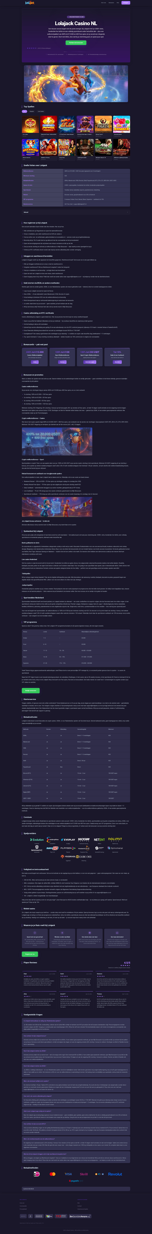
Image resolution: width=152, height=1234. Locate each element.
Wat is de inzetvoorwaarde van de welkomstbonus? (39, 1139)
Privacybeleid (23, 1209)
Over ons (103, 2)
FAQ (118, 2)
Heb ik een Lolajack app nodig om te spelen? (37, 1111)
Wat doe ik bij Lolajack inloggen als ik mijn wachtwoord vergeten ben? (45, 1154)
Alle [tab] (24, 111)
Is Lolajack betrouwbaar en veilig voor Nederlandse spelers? (42, 1021)
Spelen (30, 122)
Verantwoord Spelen (82, 1209)
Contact (79, 1206)
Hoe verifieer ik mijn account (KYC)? (35, 1124)
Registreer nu (29, 954)
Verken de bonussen (76, 43)
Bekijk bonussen (30, 690)
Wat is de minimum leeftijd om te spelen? (36, 1081)
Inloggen (125, 2)
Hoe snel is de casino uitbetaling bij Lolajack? (38, 1096)
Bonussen (111, 2)
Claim (34, 362)
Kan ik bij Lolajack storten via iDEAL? (35, 1051)
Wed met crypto (90, 362)
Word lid (117, 362)
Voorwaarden (23, 1206)
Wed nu (62, 362)
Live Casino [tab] (41, 111)
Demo (30, 126)
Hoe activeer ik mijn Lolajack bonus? (35, 1036)
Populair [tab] (32, 111)
